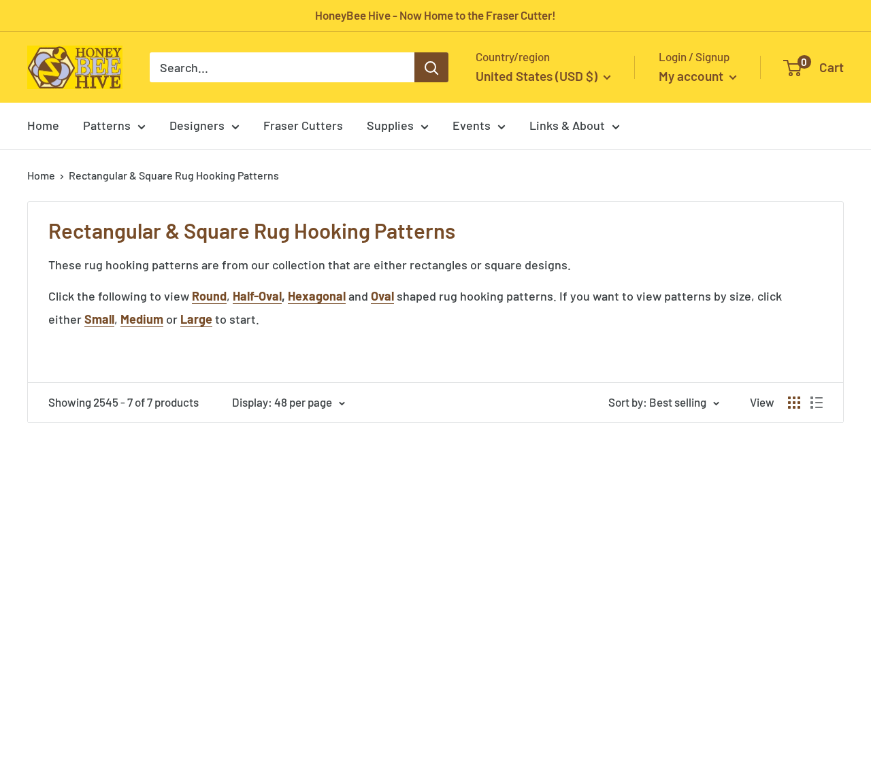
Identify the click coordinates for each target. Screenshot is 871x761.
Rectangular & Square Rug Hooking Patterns (174, 175)
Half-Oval (257, 295)
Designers (197, 125)
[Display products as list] (816, 402)
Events (472, 125)
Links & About (567, 125)
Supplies (390, 125)
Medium (141, 318)
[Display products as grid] (794, 402)
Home (43, 125)
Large (196, 318)
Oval (382, 295)
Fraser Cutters (303, 125)
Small (99, 318)
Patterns (107, 125)
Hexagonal (317, 295)
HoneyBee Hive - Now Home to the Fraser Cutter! (435, 15)
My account (692, 76)
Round (209, 295)
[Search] (431, 67)
